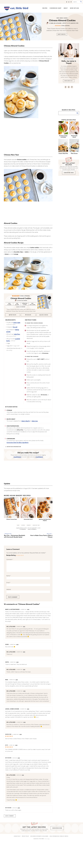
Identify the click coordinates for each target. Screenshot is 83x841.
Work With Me (74, 8)
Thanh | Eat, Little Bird (55, 23)
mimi (6, 679)
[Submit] (81, 1)
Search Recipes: (69, 110)
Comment (9, 559)
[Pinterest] (72, 87)
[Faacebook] (66, 2)
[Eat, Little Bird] (16, 8)
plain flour (17, 334)
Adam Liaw (35, 421)
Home (58, 17)
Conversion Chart (55, 8)
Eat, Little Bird (11, 626)
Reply (28, 609)
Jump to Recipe (61, 34)
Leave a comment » (32, 529)
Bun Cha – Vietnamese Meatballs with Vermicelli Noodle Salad (14, 535)
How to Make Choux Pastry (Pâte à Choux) (41, 535)
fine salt (15, 327)
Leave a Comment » (9, 815)
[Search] (77, 113)
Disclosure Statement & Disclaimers (39, 836)
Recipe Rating (11, 555)
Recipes (44, 8)
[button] (12, 296)
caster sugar (16, 322)
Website (8, 589)
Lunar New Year (36, 525)
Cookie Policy (17, 836)
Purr (48, 838)
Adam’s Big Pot (25, 421)
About (66, 8)
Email (8, 582)
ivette (7, 662)
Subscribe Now (69, 172)
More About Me (68, 80)
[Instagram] (68, 2)
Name (8, 576)
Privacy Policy (25, 836)
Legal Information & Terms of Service (59, 836)
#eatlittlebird (39, 457)
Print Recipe (13, 314)
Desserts (29, 525)
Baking (61, 17)
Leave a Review (44, 314)
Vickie (7, 644)
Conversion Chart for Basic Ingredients (17, 442)
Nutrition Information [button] (14, 446)
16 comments (23, 529)
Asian (18, 525)
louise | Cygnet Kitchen (12, 708)
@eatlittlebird (17, 457)
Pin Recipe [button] (28, 314)
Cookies (65, 17)
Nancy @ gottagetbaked (12, 609)
